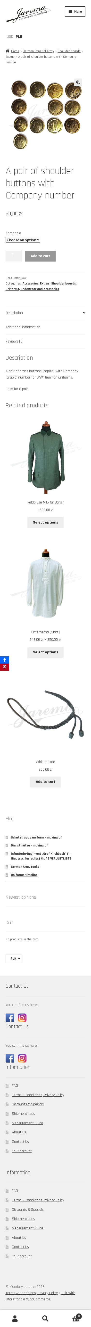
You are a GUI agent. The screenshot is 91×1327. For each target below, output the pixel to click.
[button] (78, 82)
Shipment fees (23, 1113)
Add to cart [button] (45, 781)
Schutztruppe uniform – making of (36, 837)
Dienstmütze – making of (29, 845)
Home (15, 51)
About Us (19, 1132)
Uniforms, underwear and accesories (32, 289)
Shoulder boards (69, 51)
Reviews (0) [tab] (15, 341)
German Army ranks (25, 867)
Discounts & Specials (28, 1104)
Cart (70, 1314)
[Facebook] (4, 660)
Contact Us (20, 1141)
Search (45, 1319)
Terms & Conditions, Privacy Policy (38, 1095)
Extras (10, 57)
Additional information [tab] (23, 327)
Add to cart (40, 256)
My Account (15, 1319)
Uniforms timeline (24, 875)
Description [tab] (14, 312)
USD (10, 36)
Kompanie (13, 233)
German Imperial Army (38, 51)
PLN (19, 36)
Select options (45, 522)
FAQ (15, 1085)
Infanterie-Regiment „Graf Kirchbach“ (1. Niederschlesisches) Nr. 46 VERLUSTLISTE (41, 856)
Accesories (30, 283)
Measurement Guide (27, 1123)
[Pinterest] (4, 667)
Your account (22, 1151)
